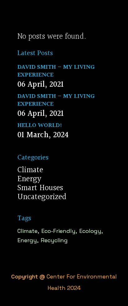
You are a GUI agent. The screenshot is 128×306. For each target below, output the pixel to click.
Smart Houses (40, 188)
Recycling (54, 240)
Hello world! (39, 125)
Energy (29, 179)
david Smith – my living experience (56, 71)
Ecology (90, 230)
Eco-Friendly (58, 230)
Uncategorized (41, 197)
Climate (30, 170)
